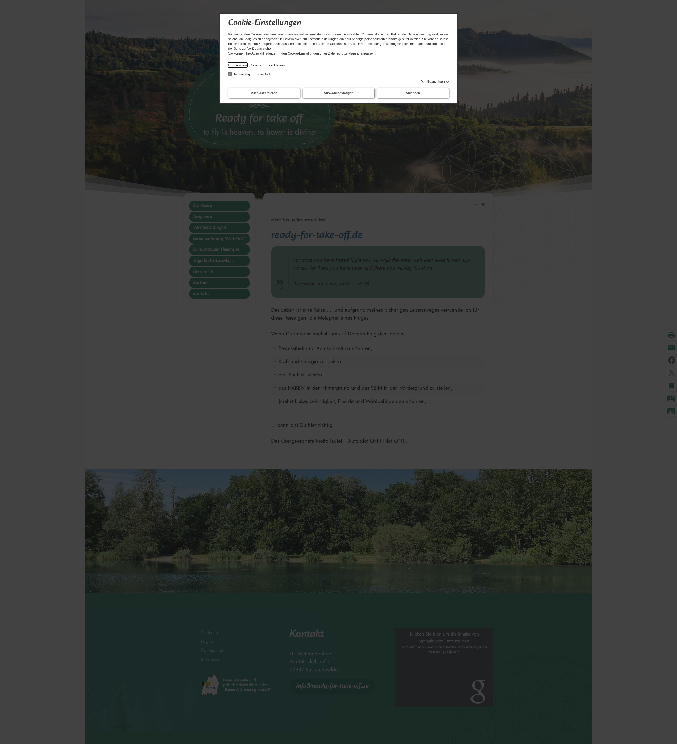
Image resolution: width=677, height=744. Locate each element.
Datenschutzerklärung (268, 65)
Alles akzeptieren (264, 93)
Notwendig (242, 74)
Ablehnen (413, 93)
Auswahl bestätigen (338, 93)
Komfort (263, 74)
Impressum (237, 65)
